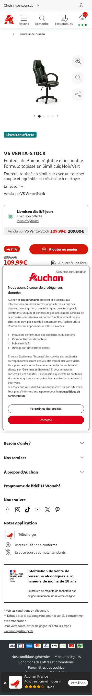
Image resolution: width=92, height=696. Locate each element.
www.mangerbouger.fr (18, 631)
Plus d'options (28, 221)
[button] (34, 116)
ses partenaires (30, 299)
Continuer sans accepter (71, 271)
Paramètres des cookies (46, 408)
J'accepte (46, 419)
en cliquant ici (40, 611)
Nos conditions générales (31, 657)
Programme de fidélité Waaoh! (32, 485)
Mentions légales (67, 657)
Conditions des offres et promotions (46, 662)
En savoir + (13, 186)
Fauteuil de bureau (32, 34)
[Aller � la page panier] (82, 20)
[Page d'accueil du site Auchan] (9, 20)
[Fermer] (5, 683)
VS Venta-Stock (32, 194)
